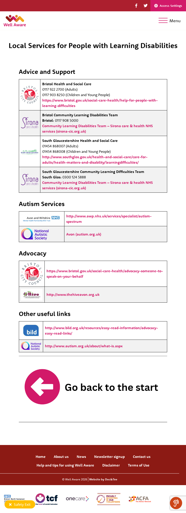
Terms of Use (138, 465)
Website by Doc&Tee (103, 479)
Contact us (141, 456)
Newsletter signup (109, 456)
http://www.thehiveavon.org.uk (72, 294)
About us (61, 456)
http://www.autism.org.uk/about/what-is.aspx (83, 346)
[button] (136, 6)
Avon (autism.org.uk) (83, 234)
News (81, 456)
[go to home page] (15, 20)
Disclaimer (111, 465)
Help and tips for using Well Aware (65, 465)
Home (41, 456)
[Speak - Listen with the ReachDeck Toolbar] (176, 503)
